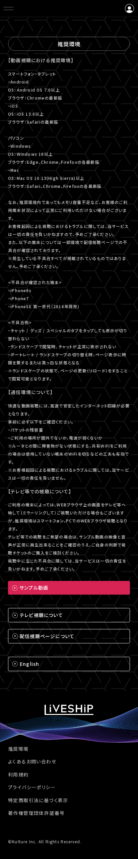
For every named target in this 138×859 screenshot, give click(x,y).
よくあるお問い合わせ (32, 761)
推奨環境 (18, 748)
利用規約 (18, 774)
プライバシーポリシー (32, 787)
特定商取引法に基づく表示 (38, 800)
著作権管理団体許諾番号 (36, 813)
